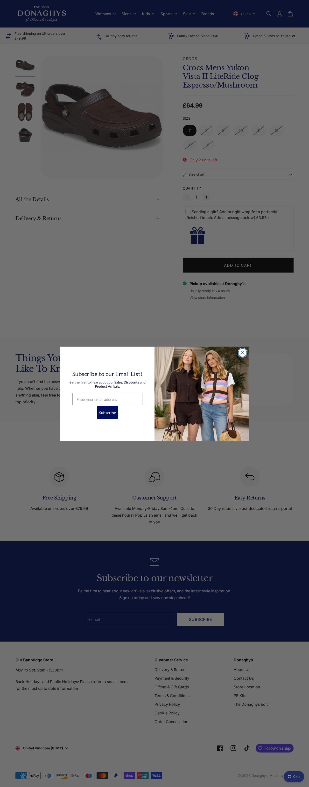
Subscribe (107, 412)
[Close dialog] (242, 353)
